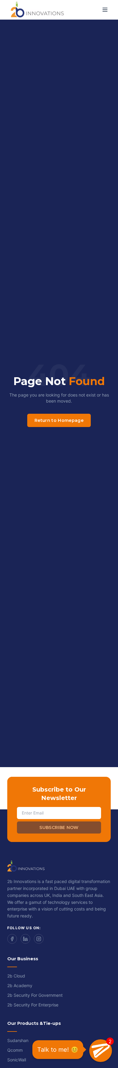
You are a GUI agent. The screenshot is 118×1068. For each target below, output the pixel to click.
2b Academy (19, 985)
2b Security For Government (35, 995)
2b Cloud (16, 975)
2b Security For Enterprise (32, 1004)
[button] (100, 1050)
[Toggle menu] (105, 9)
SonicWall (16, 1059)
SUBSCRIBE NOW (59, 827)
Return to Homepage (59, 420)
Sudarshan (17, 1040)
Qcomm (15, 1050)
